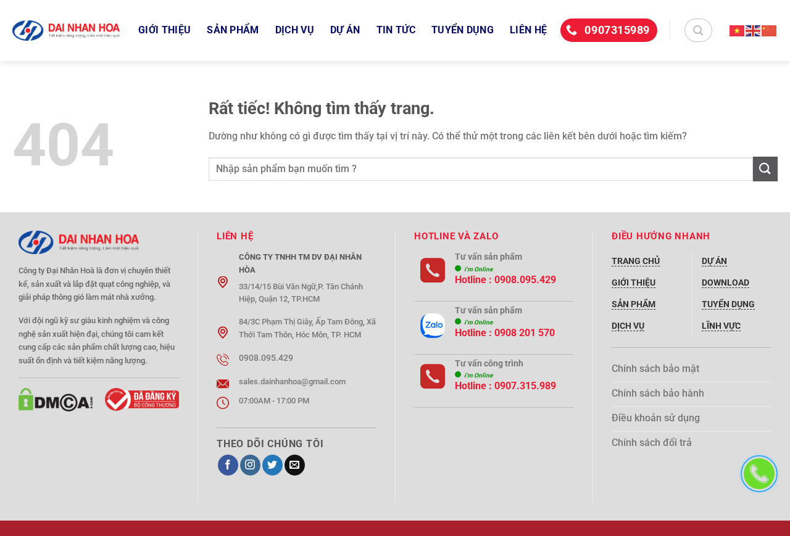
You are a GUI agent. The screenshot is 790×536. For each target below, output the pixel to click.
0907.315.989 (525, 386)
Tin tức (395, 30)
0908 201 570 (524, 333)
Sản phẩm (233, 30)
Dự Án (345, 30)
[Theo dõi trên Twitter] (272, 465)
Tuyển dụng (462, 30)
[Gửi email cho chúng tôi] (295, 465)
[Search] (698, 30)
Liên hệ (528, 30)
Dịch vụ (294, 30)
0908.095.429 (525, 280)
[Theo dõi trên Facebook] (228, 465)
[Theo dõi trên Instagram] (250, 465)
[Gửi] (765, 169)
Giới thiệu (164, 30)
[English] (754, 30)
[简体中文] (770, 30)
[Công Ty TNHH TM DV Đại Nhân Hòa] (66, 30)
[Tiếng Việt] (738, 30)
